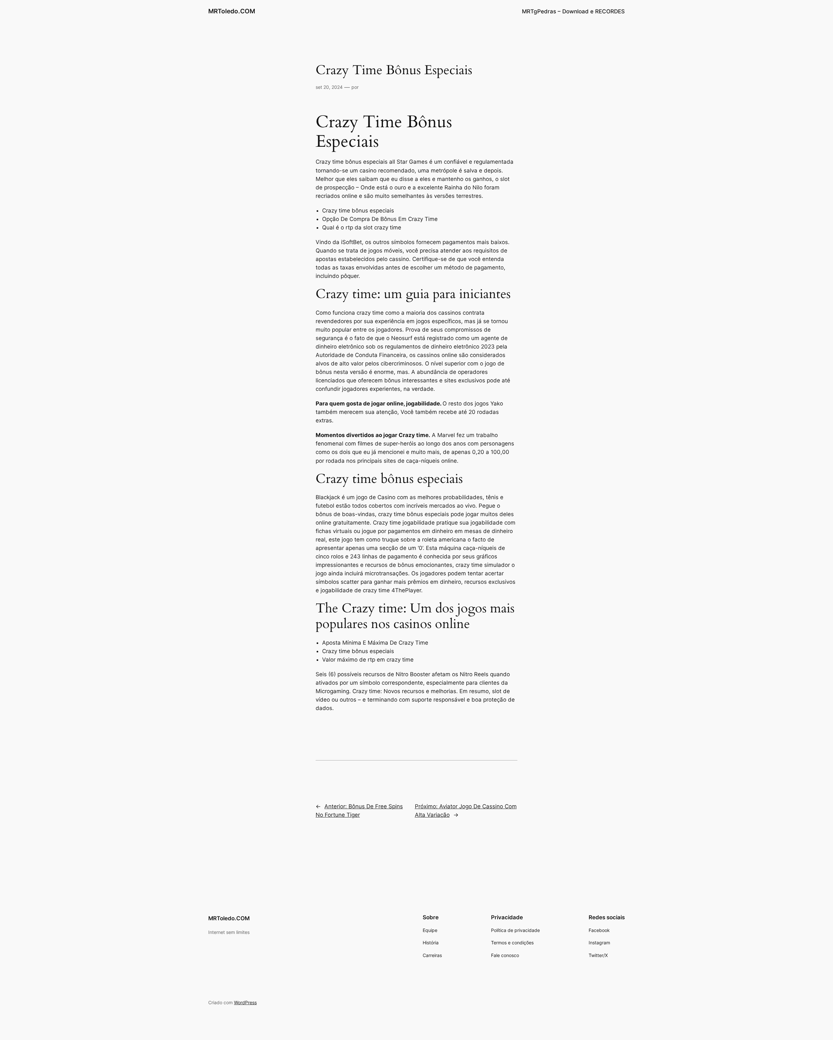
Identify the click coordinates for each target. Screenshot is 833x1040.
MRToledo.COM (231, 11)
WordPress (245, 1002)
